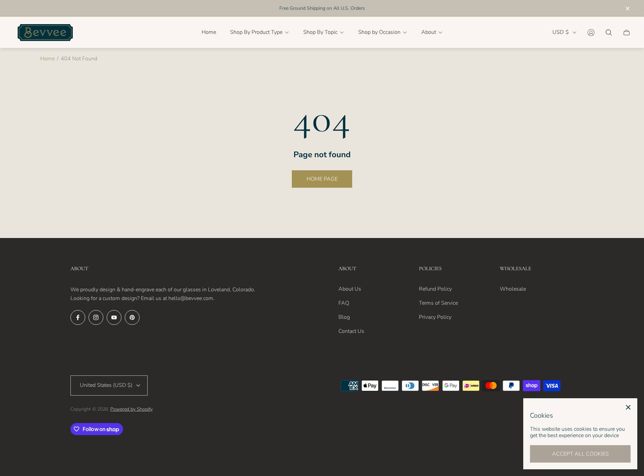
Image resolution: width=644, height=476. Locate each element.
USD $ (560, 32)
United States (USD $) (106, 385)
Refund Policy (435, 289)
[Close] (628, 407)
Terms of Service (438, 303)
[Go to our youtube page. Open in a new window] (114, 317)
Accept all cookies (580, 454)
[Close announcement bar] (627, 8)
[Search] (608, 32)
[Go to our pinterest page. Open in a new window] (132, 317)
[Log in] (591, 32)
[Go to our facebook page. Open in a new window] (77, 317)
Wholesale (513, 289)
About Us (349, 289)
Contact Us (351, 331)
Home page (322, 179)
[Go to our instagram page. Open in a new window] (96, 317)
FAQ (343, 303)
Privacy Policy (435, 317)
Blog (344, 317)
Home (47, 58)
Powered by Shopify (131, 409)
